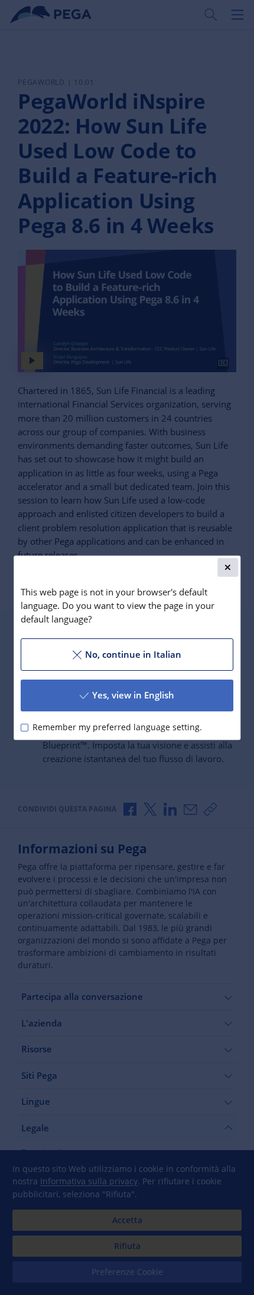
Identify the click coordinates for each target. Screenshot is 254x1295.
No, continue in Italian (133, 654)
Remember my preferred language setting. (117, 727)
